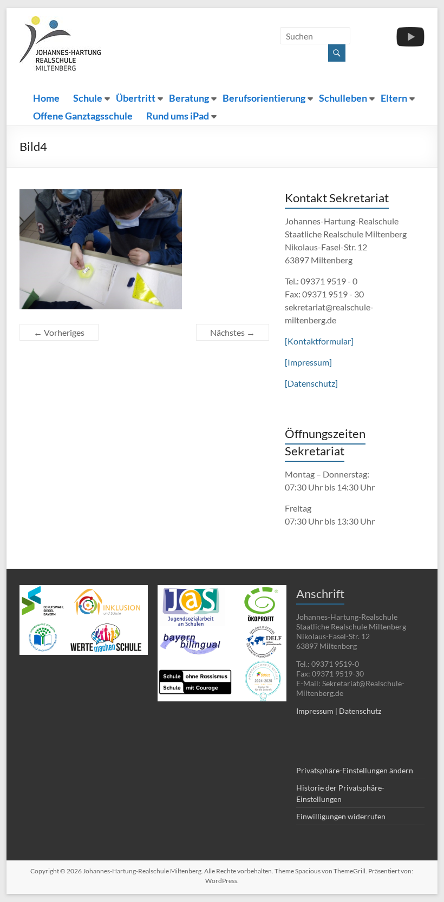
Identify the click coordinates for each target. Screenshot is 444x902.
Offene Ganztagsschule (83, 116)
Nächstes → (232, 332)
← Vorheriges (59, 332)
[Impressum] (308, 362)
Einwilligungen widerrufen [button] (341, 816)
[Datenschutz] (311, 383)
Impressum (315, 710)
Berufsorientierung (264, 98)
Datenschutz (360, 710)
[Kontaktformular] (319, 341)
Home (46, 98)
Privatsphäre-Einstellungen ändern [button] (354, 770)
